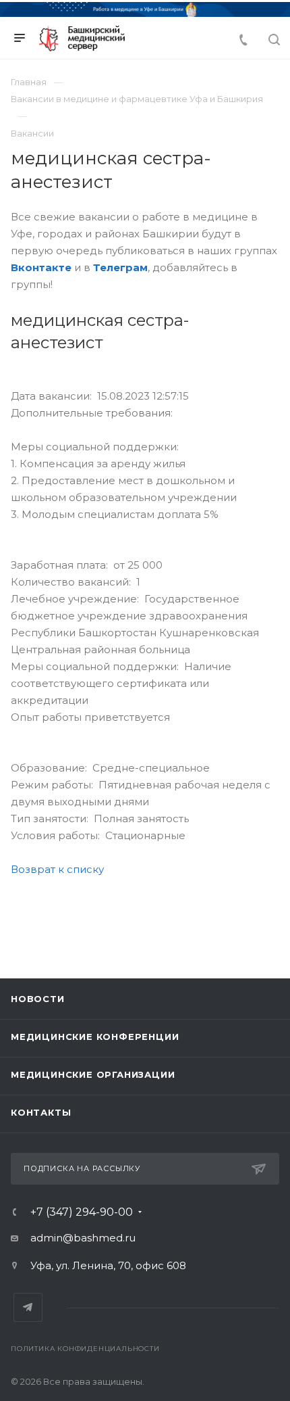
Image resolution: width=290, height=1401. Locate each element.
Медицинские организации (93, 1074)
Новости (38, 998)
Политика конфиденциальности (85, 1348)
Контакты (41, 1112)
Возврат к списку (57, 869)
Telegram (27, 1307)
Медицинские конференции (95, 1036)
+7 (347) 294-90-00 (81, 1212)
